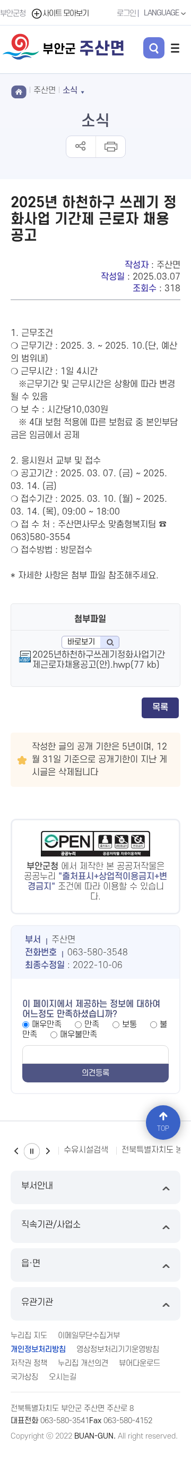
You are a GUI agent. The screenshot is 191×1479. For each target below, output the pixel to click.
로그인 (126, 13)
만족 (91, 1024)
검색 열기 (153, 47)
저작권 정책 (29, 1363)
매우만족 (47, 1024)
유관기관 (37, 1302)
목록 (160, 707)
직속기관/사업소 (51, 1225)
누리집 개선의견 (83, 1363)
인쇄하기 (110, 146)
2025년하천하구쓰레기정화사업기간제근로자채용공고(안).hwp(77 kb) (98, 660)
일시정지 (32, 1151)
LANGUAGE (162, 13)
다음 (47, 1151)
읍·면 (30, 1263)
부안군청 (12, 13)
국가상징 (24, 1377)
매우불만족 (78, 1034)
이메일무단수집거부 (89, 1335)
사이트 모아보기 (65, 13)
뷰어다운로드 (139, 1363)
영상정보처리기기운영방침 (117, 1349)
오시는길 (62, 1377)
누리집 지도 (29, 1335)
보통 (129, 1024)
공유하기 (81, 146)
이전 (16, 1151)
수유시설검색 (86, 1150)
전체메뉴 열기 (175, 47)
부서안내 (37, 1186)
